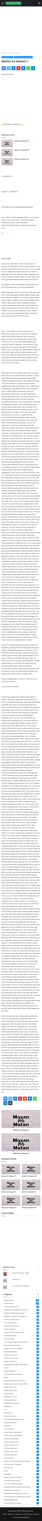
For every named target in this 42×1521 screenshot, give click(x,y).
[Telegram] (33, 68)
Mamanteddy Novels (11, 1500)
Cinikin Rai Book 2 (10, 1329)
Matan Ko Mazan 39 (21, 150)
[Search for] (39, 4)
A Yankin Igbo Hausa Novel (13, 1374)
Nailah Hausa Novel (10, 1390)
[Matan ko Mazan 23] (11, 1200)
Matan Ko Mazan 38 (29, 1176)
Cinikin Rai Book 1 (10, 1371)
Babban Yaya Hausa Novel (13, 1477)
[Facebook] (4, 68)
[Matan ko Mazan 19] (11, 1185)
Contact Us (18, 1514)
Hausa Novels (8, 1300)
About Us (11, 1514)
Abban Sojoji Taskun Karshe (13, 1435)
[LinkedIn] (14, 68)
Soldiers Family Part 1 (11, 1451)
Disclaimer (36, 1514)
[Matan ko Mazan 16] (31, 1200)
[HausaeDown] (13, 3)
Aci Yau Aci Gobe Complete (13, 1484)
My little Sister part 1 (11, 1455)
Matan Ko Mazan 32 (21, 159)
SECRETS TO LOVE (10, 1397)
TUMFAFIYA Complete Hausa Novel (16, 1310)
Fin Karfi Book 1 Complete (12, 1503)
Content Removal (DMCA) (21, 1517)
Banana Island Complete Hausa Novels (17, 1461)
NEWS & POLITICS (10, 1387)
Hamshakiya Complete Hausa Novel (16, 1364)
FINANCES (7, 1406)
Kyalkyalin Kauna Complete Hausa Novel (17, 1487)
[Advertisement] (21, 29)
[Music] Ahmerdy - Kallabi (21, 1273)
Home (5, 53)
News (6, 1377)
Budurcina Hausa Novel (12, 1403)
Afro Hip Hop (8, 1467)
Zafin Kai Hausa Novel (11, 1306)
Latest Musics (8, 1303)
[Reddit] (25, 1099)
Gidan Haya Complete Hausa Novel (15, 1384)
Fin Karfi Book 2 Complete (12, 1464)
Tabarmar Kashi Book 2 (11, 1326)
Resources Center (10, 1416)
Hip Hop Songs (9, 1339)
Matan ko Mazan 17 (9, 1176)
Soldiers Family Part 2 (11, 1445)
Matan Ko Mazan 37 (21, 141)
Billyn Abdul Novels (10, 1352)
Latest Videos (8, 1393)
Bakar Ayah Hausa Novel (12, 1345)
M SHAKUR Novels (14, 53)
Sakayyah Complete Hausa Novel (15, 1316)
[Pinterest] (18, 68)
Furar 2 (6, 1368)
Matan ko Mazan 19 (9, 1192)
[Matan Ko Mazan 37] (7, 143)
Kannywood (8, 1413)
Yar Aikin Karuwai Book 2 (12, 1480)
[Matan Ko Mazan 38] (31, 1169)
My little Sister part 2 (11, 1448)
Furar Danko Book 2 (10, 1323)
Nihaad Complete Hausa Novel (14, 1313)
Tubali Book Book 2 (10, 1422)
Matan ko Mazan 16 (29, 1208)
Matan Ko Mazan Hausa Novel (23, 57)
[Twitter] (9, 68)
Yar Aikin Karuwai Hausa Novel (14, 1419)
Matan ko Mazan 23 (9, 1208)
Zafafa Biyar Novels (10, 1355)
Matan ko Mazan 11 (29, 1192)
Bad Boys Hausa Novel (11, 1319)
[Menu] (3, 4)
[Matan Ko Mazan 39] (7, 152)
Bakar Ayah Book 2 (10, 1361)
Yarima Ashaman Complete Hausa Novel (17, 1496)
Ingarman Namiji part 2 (11, 1438)
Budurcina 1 (16, 1279)
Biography (7, 1474)
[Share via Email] (10, 1103)
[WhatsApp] (28, 68)
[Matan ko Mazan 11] (31, 1185)
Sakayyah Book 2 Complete (13, 1348)
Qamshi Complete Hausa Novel (14, 1381)
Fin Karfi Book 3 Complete (21, 1286)
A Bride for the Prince (11, 1358)
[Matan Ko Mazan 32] (7, 161)
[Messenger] (23, 68)
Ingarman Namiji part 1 (11, 1442)
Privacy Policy (27, 1514)
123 (5, 1409)
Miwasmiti (7, 1426)
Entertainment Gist (10, 1400)
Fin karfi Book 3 (9, 1458)
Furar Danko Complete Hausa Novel (16, 1342)
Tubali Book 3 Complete (12, 1490)
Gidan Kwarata (9, 1429)
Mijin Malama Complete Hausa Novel (16, 1493)
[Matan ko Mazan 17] (11, 1169)
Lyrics (6, 1471)
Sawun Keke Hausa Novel (12, 1432)
